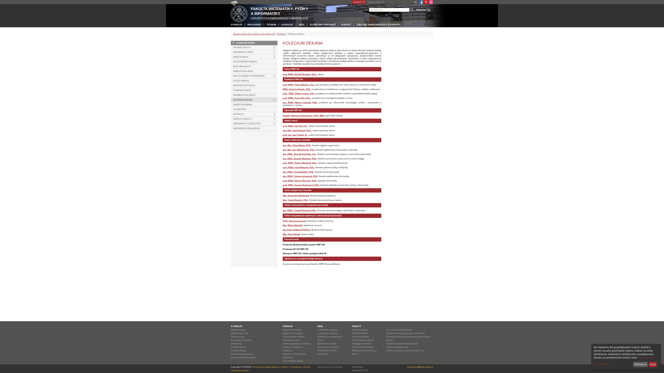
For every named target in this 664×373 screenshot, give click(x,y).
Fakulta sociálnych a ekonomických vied (405, 350)
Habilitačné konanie (326, 343)
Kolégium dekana (242, 99)
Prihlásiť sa (423, 10)
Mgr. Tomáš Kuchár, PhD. (295, 200)
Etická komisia (241, 80)
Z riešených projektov (327, 333)
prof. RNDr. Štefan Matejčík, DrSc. (300, 162)
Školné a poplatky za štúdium (297, 343)
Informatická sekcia (244, 95)
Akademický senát (243, 52)
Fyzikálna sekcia (242, 90)
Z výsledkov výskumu (327, 329)
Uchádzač (287, 24)
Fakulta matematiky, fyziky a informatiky (405, 333)
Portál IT (358, 2)
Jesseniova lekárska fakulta (399, 329)
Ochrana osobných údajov (243, 357)
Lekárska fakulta (360, 329)
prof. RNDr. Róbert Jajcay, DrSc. (299, 93)
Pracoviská (254, 24)
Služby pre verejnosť (323, 24)
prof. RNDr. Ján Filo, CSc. (295, 126)
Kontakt (346, 24)
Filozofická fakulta (360, 336)
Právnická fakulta (360, 333)
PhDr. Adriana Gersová (294, 220)
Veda (302, 24)
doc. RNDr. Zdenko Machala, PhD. (300, 158)
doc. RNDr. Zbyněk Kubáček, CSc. (299, 154)
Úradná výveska (238, 347)
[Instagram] (431, 2)
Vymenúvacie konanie (327, 347)
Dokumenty (236, 343)
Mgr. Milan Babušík (292, 225)
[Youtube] (426, 2)
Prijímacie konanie (291, 340)
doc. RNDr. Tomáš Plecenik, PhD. (299, 210)
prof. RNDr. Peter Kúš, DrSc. (297, 98)
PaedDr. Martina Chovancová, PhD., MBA (303, 115)
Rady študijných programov (249, 75)
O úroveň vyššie (245, 42)
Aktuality (238, 114)
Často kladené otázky (293, 360)
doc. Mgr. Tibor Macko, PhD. (297, 145)
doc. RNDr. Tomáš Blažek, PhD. (298, 171)
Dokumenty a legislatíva (247, 123)
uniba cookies (647, 357)
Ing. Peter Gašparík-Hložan (296, 229)
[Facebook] (421, 2)
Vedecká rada (240, 56)
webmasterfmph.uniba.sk (420, 366)
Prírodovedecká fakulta (363, 340)
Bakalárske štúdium (292, 329)
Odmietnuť (640, 364)
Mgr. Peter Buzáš (291, 234)
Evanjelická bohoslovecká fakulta (402, 343)
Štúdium (271, 24)
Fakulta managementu (397, 347)
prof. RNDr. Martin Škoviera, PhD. (300, 180)
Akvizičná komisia (242, 104)
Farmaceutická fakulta (362, 347)
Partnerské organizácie (246, 128)
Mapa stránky (374, 2)
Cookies (284, 366)
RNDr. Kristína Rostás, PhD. (297, 89)
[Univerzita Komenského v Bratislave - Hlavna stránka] (239, 13)
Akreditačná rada (243, 71)
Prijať (653, 364)
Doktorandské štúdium (294, 336)
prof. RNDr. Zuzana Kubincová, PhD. (301, 185)
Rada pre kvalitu (242, 66)
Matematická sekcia (244, 85)
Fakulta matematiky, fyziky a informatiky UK (254, 33)
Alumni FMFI (239, 109)
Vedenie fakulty (242, 47)
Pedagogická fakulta (361, 343)
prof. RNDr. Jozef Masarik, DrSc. (299, 167)
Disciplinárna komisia (245, 61)
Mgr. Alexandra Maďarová (296, 195)
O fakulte (236, 24)
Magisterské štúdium (293, 333)
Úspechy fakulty (242, 118)
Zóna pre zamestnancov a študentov (378, 24)
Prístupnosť (295, 366)
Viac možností (602, 363)
